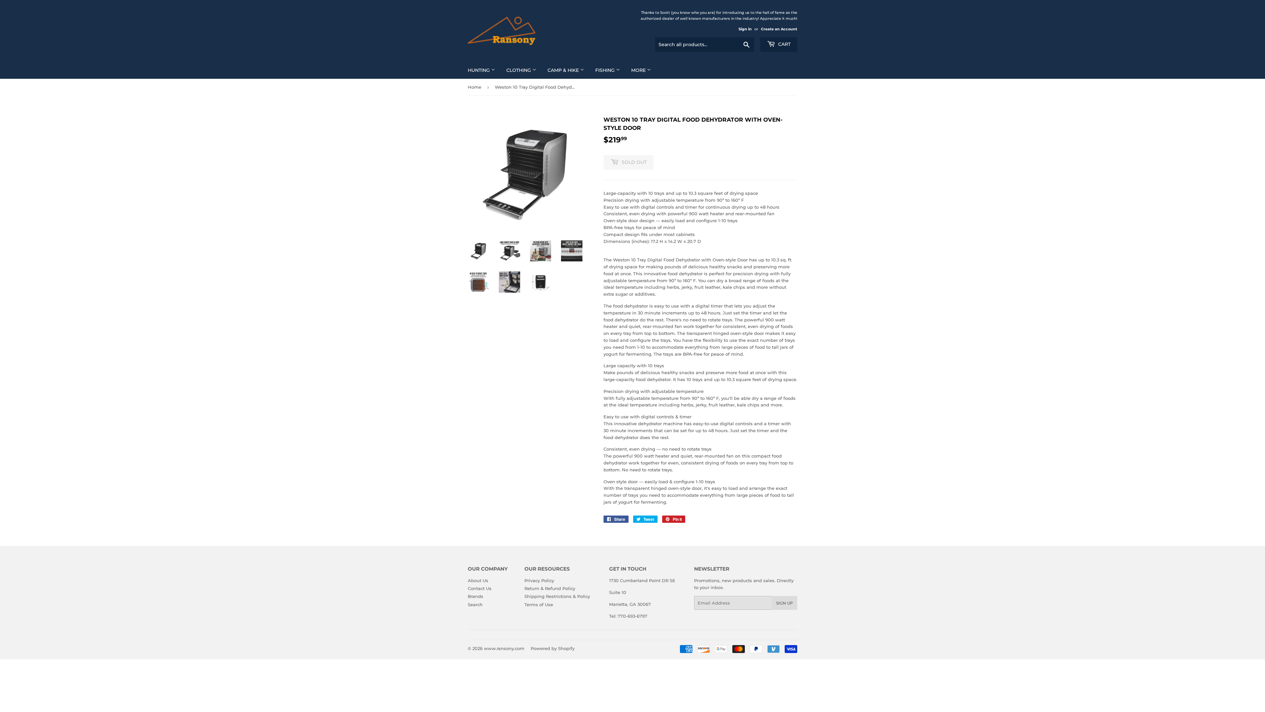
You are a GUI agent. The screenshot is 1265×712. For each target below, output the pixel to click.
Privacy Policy (539, 580)
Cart (784, 44)
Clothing (519, 70)
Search (475, 604)
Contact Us (480, 588)
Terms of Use (538, 604)
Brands (475, 596)
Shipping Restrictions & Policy (557, 596)
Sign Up (784, 603)
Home (474, 87)
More (639, 70)
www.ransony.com (504, 648)
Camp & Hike (564, 70)
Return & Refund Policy (549, 588)
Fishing (605, 70)
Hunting (479, 70)
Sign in (745, 29)
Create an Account (779, 29)
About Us (478, 580)
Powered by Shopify (553, 648)
